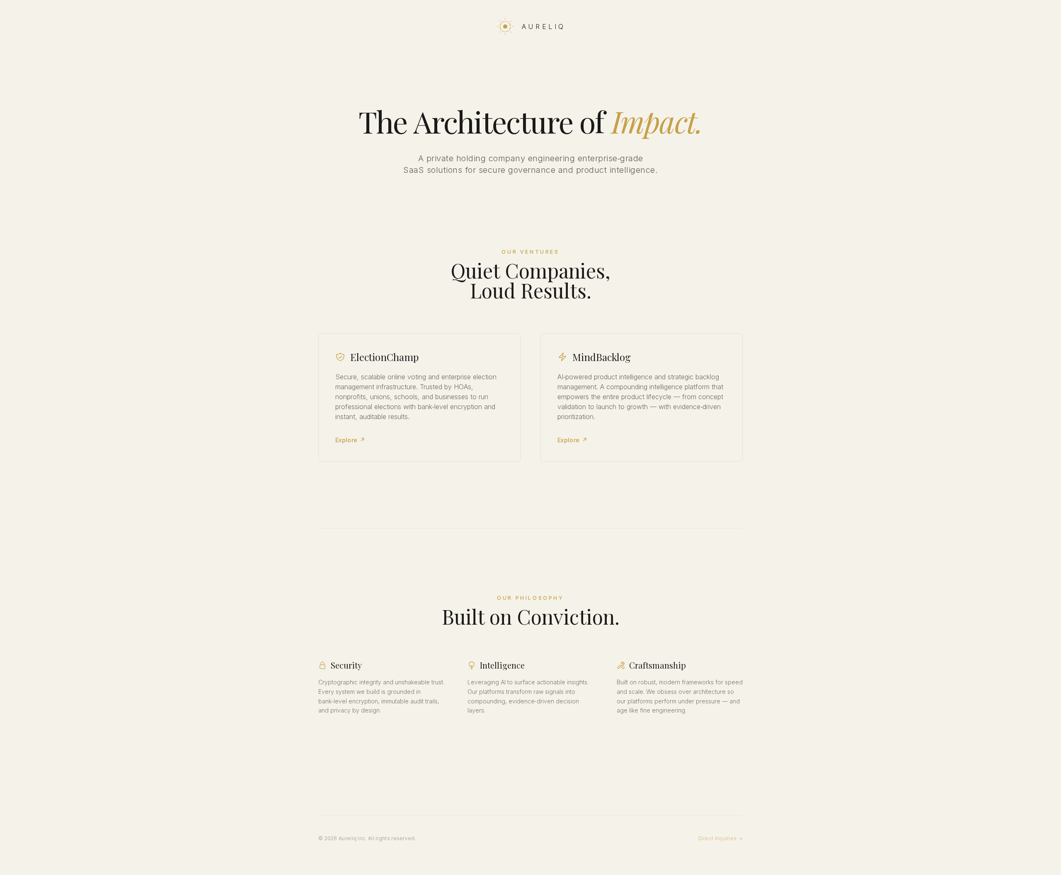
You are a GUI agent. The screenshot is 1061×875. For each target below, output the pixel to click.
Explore (350, 440)
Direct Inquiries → (720, 838)
